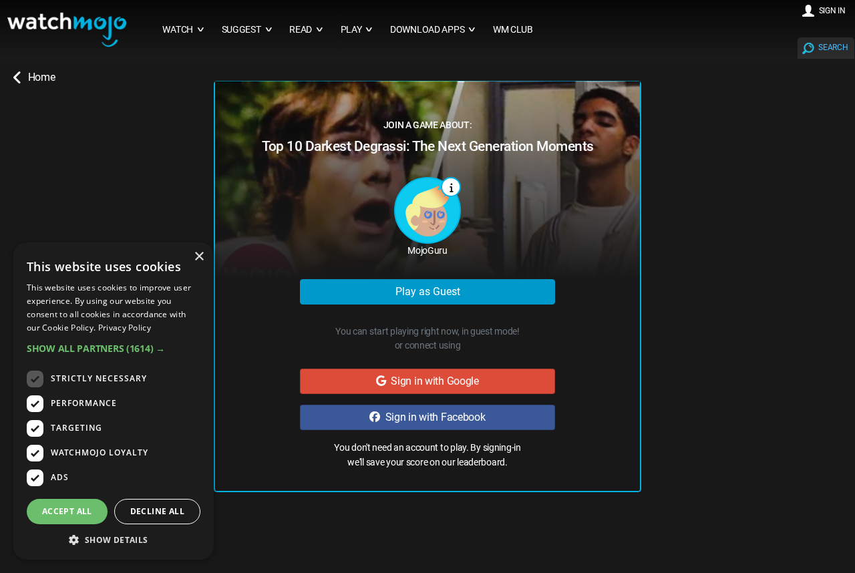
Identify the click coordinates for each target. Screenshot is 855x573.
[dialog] (113, 401)
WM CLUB (513, 29)
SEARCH (833, 47)
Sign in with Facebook (433, 417)
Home (41, 77)
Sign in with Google (432, 381)
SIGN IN (832, 10)
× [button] (199, 257)
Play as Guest (427, 291)
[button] (113, 348)
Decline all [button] (157, 511)
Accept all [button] (67, 511)
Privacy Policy (124, 327)
